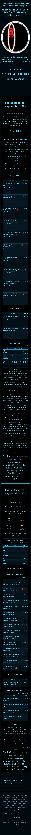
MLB (4, 74)
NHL (15, 74)
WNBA (26, 74)
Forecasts (8, 766)
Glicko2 (19, 467)
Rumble (8, 12)
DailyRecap (19, 764)
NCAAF (10, 79)
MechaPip (8, 456)
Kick (25, 9)
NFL (9, 74)
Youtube (6, 9)
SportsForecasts (15, 476)
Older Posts (25, 775)
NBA (20, 74)
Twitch (17, 9)
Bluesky (21, 12)
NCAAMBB (19, 79)
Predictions (14, 473)
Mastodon (14, 15)
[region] (15, 241)
